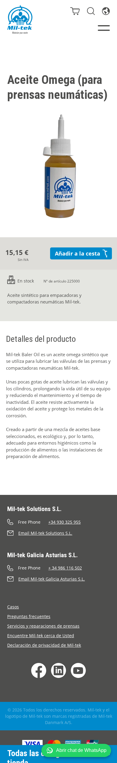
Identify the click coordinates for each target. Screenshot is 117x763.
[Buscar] (91, 11)
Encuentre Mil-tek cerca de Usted (40, 635)
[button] (76, 750)
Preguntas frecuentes (28, 616)
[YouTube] (78, 670)
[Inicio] (19, 19)
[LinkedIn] (58, 670)
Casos (13, 607)
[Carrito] (75, 11)
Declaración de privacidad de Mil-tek (44, 645)
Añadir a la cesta (77, 253)
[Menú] (104, 28)
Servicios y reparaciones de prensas (43, 626)
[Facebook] (38, 670)
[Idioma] (106, 11)
